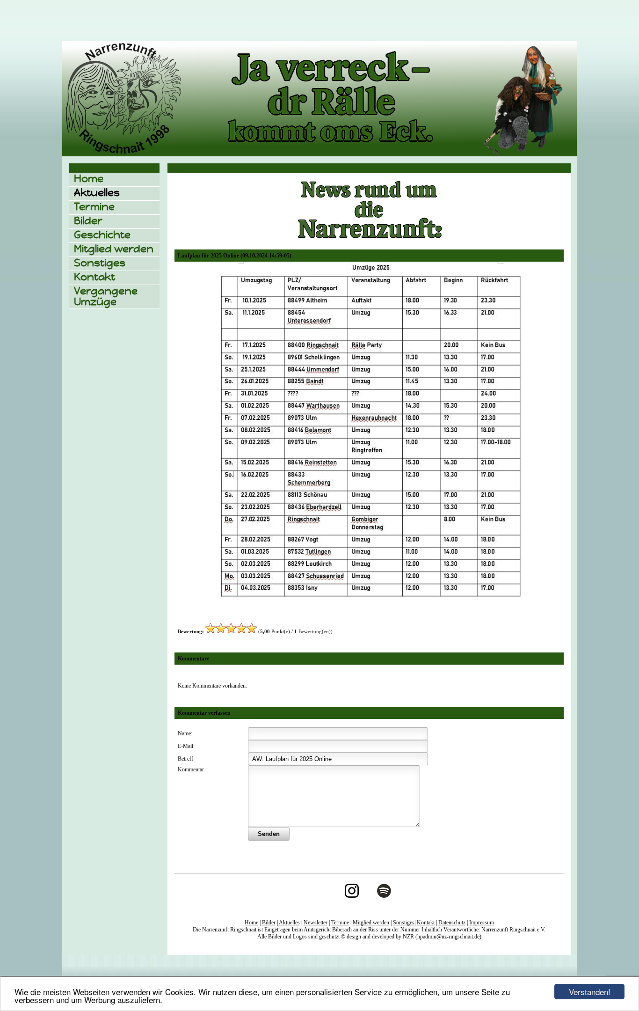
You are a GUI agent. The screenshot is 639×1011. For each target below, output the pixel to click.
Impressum (481, 922)
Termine (94, 206)
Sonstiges (99, 262)
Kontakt (94, 277)
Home (88, 178)
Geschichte (102, 234)
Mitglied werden (113, 248)
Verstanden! (589, 991)
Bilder (88, 220)
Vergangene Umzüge (106, 296)
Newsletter (315, 922)
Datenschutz (451, 922)
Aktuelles (97, 192)
